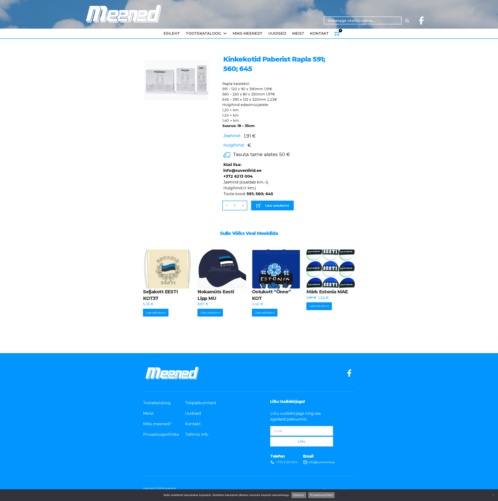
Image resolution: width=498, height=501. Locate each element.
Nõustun (298, 495)
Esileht (172, 33)
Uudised (277, 33)
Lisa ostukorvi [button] (156, 312)
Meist (298, 33)
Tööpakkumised (200, 402)
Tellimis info (196, 434)
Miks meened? (247, 33)
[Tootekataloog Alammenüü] (225, 33)
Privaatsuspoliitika (158, 434)
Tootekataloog (203, 33)
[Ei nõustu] (493, 495)
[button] (203, 55)
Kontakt (319, 33)
